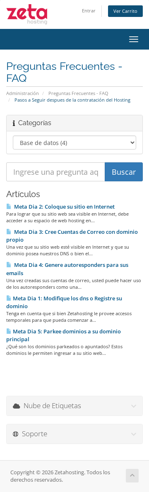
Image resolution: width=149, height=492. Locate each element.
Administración (22, 93)
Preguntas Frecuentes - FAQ (78, 93)
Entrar (89, 10)
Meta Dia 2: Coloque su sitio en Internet (63, 206)
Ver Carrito (125, 11)
